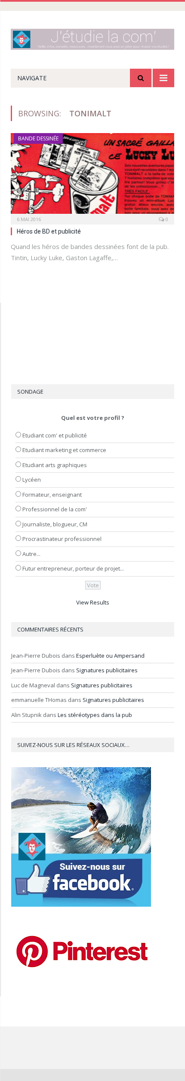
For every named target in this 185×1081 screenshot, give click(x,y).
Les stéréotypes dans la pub (95, 715)
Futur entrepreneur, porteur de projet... (73, 568)
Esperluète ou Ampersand (110, 655)
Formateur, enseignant (52, 494)
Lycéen (31, 479)
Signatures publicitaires (107, 670)
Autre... (31, 554)
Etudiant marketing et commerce (64, 450)
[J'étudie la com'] (92, 38)
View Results (92, 602)
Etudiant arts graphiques (54, 465)
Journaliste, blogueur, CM (54, 524)
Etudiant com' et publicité (54, 435)
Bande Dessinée (38, 138)
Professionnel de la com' (54, 509)
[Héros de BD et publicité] (92, 176)
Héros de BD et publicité (49, 231)
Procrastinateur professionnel (62, 539)
